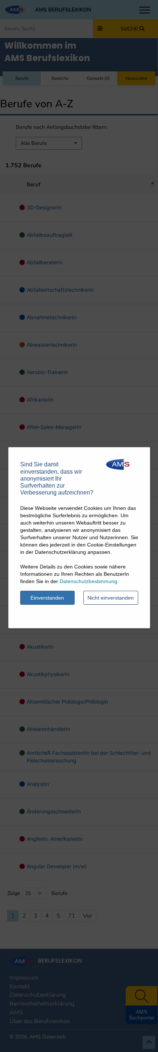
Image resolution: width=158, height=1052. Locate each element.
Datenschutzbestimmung (88, 581)
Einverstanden (47, 598)
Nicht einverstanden (110, 598)
